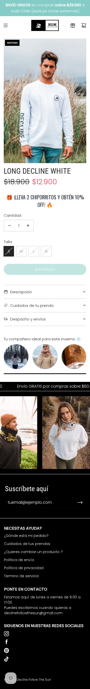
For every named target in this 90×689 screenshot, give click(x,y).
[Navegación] (5, 25)
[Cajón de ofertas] (72, 25)
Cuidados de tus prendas (27, 543)
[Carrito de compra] (83, 25)
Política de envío (19, 559)
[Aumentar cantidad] (28, 225)
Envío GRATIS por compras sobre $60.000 (44, 386)
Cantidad (12, 215)
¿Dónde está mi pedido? (26, 535)
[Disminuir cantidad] (9, 225)
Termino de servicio (21, 575)
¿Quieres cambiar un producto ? (33, 551)
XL (46, 251)
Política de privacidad (24, 567)
